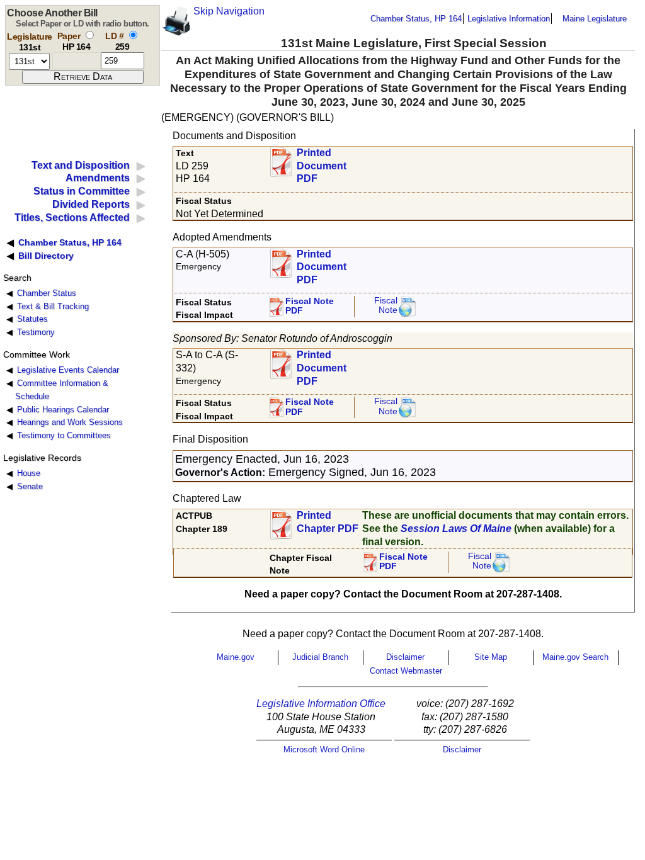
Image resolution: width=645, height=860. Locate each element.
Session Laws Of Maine (456, 528)
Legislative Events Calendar (68, 370)
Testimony (36, 332)
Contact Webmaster (406, 671)
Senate (30, 486)
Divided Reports (91, 204)
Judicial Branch (320, 657)
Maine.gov (235, 657)
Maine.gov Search (575, 657)
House (28, 473)
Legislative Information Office (320, 703)
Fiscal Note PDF (309, 306)
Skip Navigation (229, 11)
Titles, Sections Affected (72, 217)
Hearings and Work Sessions (70, 422)
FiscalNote (479, 561)
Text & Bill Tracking (53, 306)
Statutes (32, 319)
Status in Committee (81, 191)
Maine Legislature (594, 18)
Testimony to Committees (64, 435)
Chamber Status (46, 293)
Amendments (98, 178)
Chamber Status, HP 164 (416, 18)
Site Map (490, 657)
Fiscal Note (385, 305)
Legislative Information (508, 18)
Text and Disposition (80, 165)
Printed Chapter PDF (327, 522)
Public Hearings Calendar (63, 409)
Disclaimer (405, 657)
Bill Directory (46, 256)
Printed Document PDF (321, 162)
